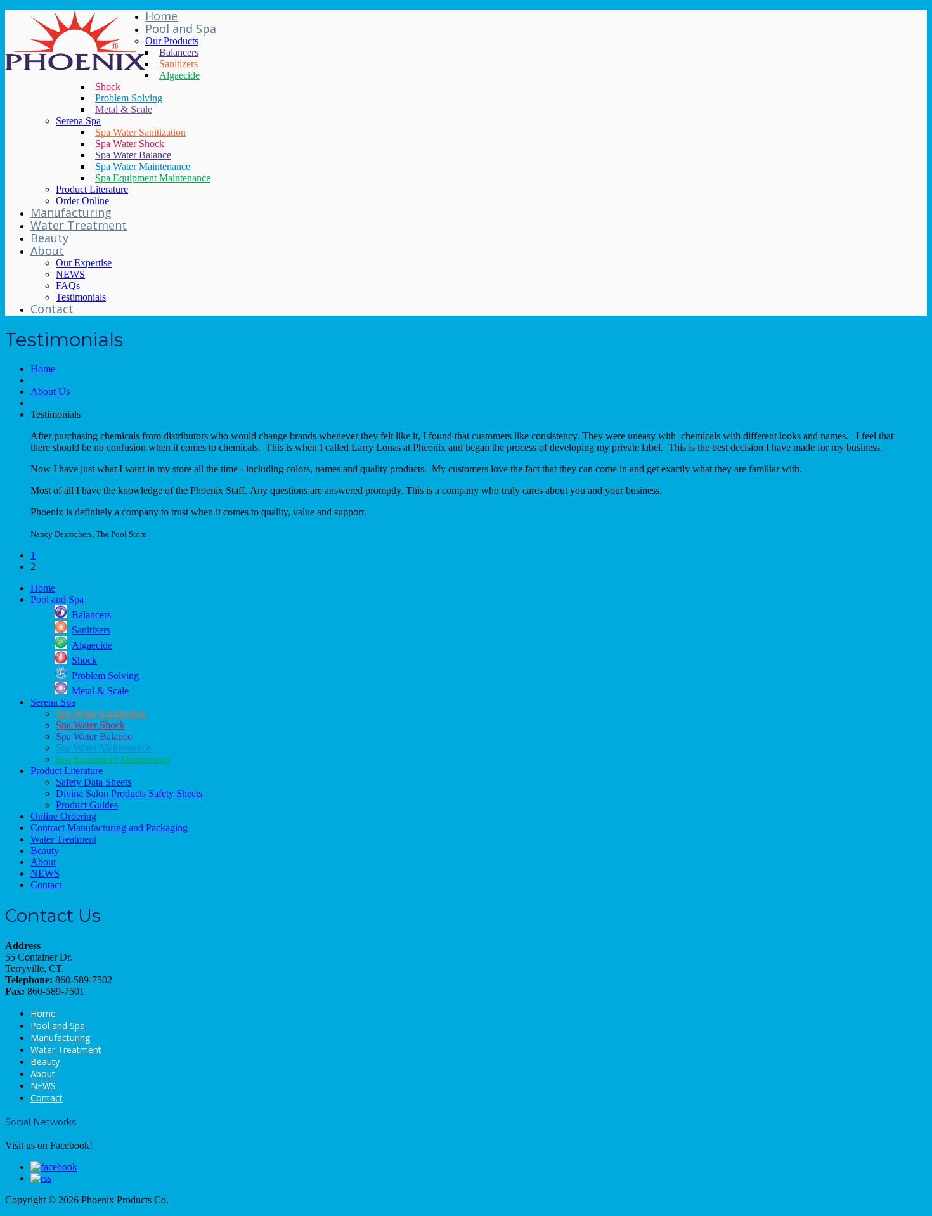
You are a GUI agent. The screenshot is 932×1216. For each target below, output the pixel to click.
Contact (52, 308)
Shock (107, 86)
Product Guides (87, 804)
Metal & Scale (123, 109)
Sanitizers (178, 63)
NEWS (70, 274)
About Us (50, 391)
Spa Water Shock (129, 143)
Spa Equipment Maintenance (152, 177)
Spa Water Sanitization (140, 132)
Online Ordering (63, 816)
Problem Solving (128, 98)
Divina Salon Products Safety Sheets (129, 793)
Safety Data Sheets (93, 782)
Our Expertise (84, 262)
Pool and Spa (180, 28)
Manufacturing (71, 212)
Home (161, 15)
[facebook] (53, 1166)
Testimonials (81, 297)
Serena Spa (78, 120)
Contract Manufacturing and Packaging (109, 827)
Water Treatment (78, 225)
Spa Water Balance (133, 155)
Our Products (171, 41)
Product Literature (92, 189)
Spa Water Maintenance (142, 166)
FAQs (68, 285)
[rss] (40, 1178)
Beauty (49, 237)
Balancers (178, 52)
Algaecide (179, 75)
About (47, 250)
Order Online (82, 200)
